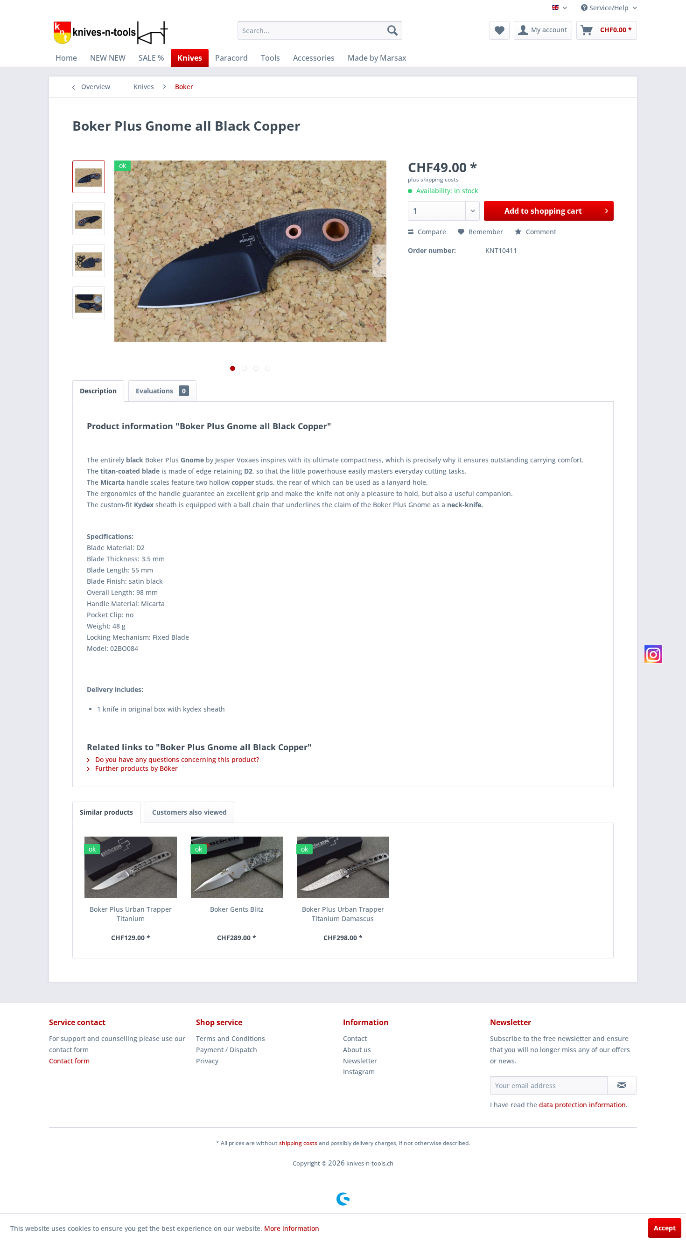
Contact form (69, 1060)
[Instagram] (653, 654)
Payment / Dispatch (226, 1049)
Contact (355, 1038)
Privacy (207, 1060)
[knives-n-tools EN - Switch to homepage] (111, 32)
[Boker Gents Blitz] (237, 867)
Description (98, 390)
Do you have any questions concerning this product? (176, 759)
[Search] (392, 30)
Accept (665, 1227)
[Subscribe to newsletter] (622, 1085)
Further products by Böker (135, 768)
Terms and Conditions (230, 1038)
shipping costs (298, 1143)
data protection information (582, 1104)
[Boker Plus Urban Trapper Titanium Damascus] (343, 867)
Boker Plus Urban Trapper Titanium (131, 914)
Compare (431, 231)
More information (291, 1228)
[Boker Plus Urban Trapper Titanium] (130, 867)
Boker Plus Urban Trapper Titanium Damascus (343, 914)
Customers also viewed (189, 812)
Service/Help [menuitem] (609, 7)
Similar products (106, 812)
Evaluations (161, 390)
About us (357, 1049)
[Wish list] (500, 30)
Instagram (359, 1071)
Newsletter (360, 1060)
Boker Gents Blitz (237, 909)
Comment (540, 231)
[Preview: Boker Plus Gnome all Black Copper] (88, 177)
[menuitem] (320, 30)
